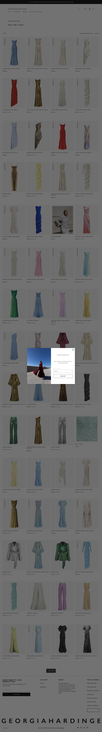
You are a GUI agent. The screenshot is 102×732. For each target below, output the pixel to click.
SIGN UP (63, 376)
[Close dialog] (73, 350)
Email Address (57, 368)
